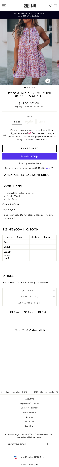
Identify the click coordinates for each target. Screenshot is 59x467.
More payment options (29, 163)
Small (17, 121)
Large (42, 121)
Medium (29, 121)
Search (29, 417)
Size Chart (29, 291)
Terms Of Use (29, 421)
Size (29, 116)
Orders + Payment (29, 407)
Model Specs (29, 297)
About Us (29, 398)
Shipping (18, 106)
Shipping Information (29, 403)
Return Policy (29, 412)
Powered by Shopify (29, 465)
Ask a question (29, 303)
